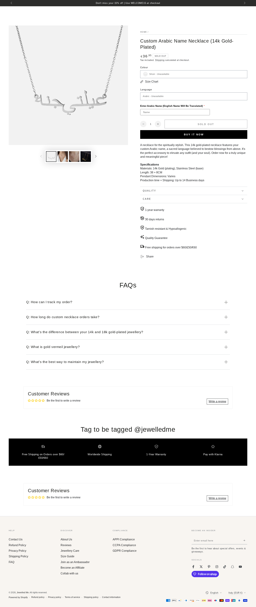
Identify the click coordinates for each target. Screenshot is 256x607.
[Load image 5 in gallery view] (85, 156)
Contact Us (15, 539)
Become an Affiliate (72, 567)
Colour (144, 67)
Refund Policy (17, 545)
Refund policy (37, 597)
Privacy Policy (17, 550)
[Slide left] (12, 3)
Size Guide (67, 556)
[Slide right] (244, 3)
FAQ (11, 562)
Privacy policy (54, 597)
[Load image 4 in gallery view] (74, 156)
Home (143, 32)
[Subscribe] (245, 540)
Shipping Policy (18, 556)
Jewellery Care (70, 550)
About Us (66, 539)
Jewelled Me (23, 592)
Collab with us (69, 573)
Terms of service (72, 597)
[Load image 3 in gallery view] (62, 156)
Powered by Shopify (18, 597)
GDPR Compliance (125, 550)
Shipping (160, 60)
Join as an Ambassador (75, 562)
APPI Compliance (124, 539)
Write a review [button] (217, 401)
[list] (128, 453)
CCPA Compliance (124, 545)
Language (146, 89)
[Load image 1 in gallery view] (51, 156)
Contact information (111, 597)
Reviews (66, 545)
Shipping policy (91, 597)
